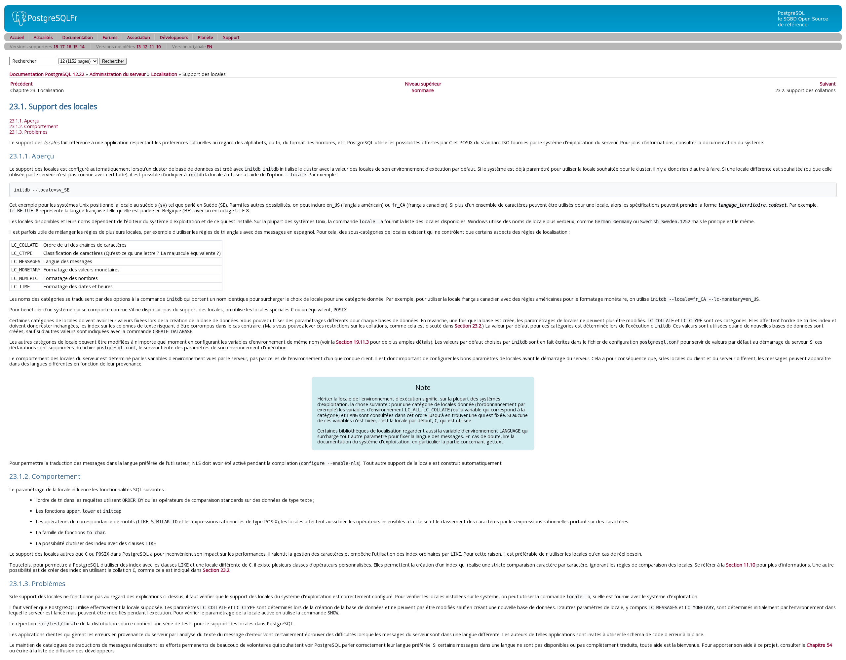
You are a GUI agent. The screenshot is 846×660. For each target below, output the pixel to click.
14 (82, 47)
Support (231, 37)
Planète (205, 37)
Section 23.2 (468, 326)
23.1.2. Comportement (33, 126)
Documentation (77, 37)
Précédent (21, 84)
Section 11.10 (740, 565)
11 (151, 47)
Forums (110, 37)
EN (209, 47)
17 (62, 47)
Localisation (164, 74)
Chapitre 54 (819, 645)
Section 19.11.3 (352, 342)
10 (158, 47)
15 (75, 47)
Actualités (43, 37)
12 (145, 47)
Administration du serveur (118, 74)
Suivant (828, 84)
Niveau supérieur (423, 84)
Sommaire (423, 90)
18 (55, 47)
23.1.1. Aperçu (24, 121)
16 (68, 47)
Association (138, 37)
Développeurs (174, 37)
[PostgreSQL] (42, 30)
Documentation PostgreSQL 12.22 (46, 74)
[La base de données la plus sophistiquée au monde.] (807, 30)
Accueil (17, 37)
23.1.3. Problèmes (28, 132)
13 (138, 47)
